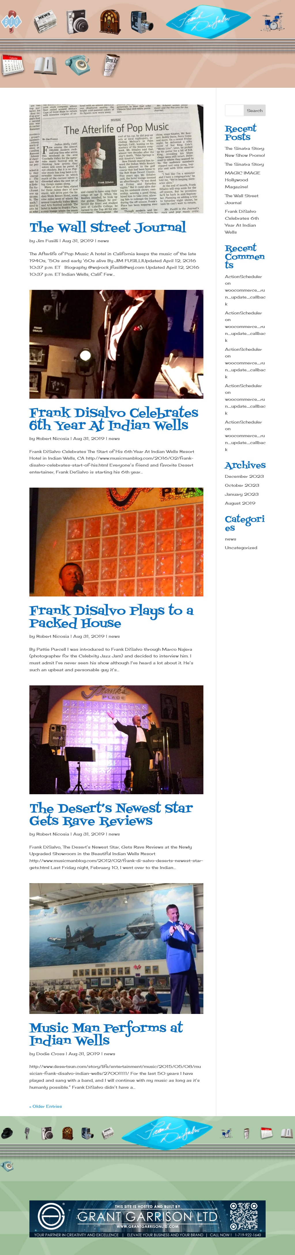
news (103, 240)
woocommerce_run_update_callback (245, 297)
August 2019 (240, 503)
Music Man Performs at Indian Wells (106, 1035)
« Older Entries (45, 1106)
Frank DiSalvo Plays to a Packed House (111, 617)
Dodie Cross (50, 1053)
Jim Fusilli (47, 240)
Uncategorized (241, 547)
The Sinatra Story (244, 164)
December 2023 (244, 476)
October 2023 (242, 485)
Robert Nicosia (52, 438)
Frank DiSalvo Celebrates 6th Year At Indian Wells (113, 419)
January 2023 (242, 494)
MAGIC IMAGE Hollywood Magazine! (242, 179)
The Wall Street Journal (107, 228)
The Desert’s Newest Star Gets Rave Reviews (111, 815)
